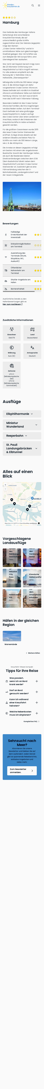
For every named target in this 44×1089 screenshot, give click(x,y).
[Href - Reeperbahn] (11, 499)
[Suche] (32, 5)
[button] (32, 498)
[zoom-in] (5, 485)
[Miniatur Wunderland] (29, 506)
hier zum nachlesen (12, 304)
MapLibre (8, 523)
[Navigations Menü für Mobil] (39, 5)
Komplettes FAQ (30, 721)
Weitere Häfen (34, 653)
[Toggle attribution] (38, 523)
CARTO (15, 523)
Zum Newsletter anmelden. (18, 771)
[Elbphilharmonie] (27, 509)
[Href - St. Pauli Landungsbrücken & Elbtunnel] (14, 503)
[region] (22, 504)
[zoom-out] (5, 489)
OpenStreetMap (24, 523)
